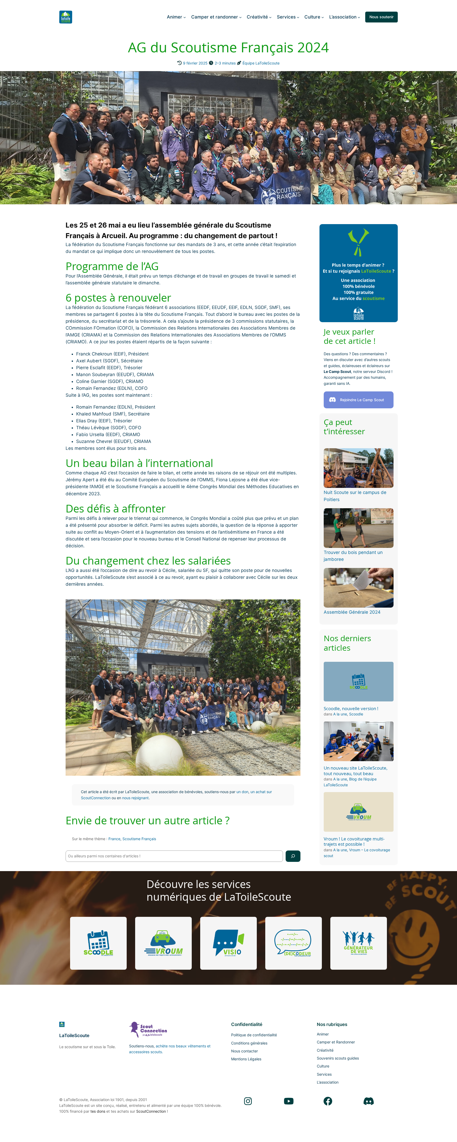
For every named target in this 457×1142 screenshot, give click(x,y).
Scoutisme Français (139, 838)
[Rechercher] (293, 856)
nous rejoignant (135, 798)
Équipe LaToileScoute (261, 63)
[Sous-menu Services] (298, 17)
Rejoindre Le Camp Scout (362, 399)
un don (242, 791)
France (114, 838)
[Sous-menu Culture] (322, 17)
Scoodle (356, 714)
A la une (340, 714)
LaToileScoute (74, 1035)
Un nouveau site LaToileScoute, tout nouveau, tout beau (355, 770)
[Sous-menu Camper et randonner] (240, 17)
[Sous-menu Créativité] (270, 17)
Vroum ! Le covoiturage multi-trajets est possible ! (354, 841)
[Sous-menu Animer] (184, 17)
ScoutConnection (151, 1111)
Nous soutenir (381, 17)
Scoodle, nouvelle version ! (351, 708)
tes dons (97, 1111)
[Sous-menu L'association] (359, 17)
